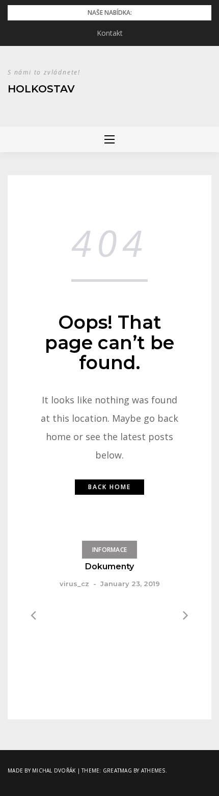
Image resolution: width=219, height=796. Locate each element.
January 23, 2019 (130, 584)
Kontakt (110, 33)
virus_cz (74, 584)
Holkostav (41, 89)
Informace (109, 549)
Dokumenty (109, 566)
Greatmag (117, 770)
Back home (109, 487)
